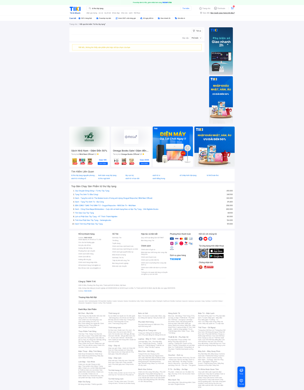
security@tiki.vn (95, 268)
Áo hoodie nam (117, 334)
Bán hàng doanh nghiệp (120, 263)
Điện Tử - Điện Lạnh (206, 313)
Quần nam (121, 330)
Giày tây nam (123, 360)
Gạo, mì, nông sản (89, 339)
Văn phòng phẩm (185, 382)
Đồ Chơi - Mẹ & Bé (85, 313)
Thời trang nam (114, 327)
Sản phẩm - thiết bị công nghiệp (181, 328)
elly (138, 301)
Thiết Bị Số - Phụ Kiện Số (178, 337)
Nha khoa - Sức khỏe (181, 363)
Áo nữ (110, 316)
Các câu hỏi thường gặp (86, 242)
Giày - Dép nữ (114, 346)
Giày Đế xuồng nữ (122, 354)
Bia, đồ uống (86, 341)
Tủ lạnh (204, 318)
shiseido (81, 303)
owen (115, 301)
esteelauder (93, 301)
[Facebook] (201, 239)
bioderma (132, 301)
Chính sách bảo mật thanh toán (122, 246)
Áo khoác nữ (124, 318)
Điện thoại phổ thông (89, 356)
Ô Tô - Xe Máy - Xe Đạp (178, 369)
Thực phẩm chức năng (89, 366)
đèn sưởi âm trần (208, 385)
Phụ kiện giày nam (118, 364)
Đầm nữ (116, 316)
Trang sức (141, 333)
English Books (180, 384)
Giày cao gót (112, 348)
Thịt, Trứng (89, 334)
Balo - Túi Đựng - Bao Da (210, 359)
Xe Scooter (186, 374)
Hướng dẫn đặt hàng (85, 248)
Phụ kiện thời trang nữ (145, 324)
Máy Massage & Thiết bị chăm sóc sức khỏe (91, 369)
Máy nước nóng (211, 321)
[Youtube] (205, 239)
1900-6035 (88, 238)
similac (208, 301)
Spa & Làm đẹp (183, 359)
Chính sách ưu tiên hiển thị (150, 260)
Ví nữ (130, 373)
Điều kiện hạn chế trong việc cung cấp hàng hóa (154, 253)
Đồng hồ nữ (150, 333)
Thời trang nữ (113, 313)
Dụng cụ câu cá (208, 338)
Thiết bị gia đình (96, 384)
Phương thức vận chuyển (86, 251)
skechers (148, 301)
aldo (154, 301)
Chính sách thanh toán (148, 257)
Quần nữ (123, 316)
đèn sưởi (208, 372)
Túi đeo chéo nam (120, 381)
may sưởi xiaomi (208, 377)
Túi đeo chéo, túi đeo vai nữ (117, 373)
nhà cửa (124, 13)
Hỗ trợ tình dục (95, 376)
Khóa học (186, 358)
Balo (139, 316)
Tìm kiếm (185, 8)
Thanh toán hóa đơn (175, 358)
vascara (81, 301)
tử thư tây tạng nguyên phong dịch (84, 175)
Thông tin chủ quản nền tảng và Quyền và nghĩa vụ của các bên (154, 273)
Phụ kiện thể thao (211, 334)
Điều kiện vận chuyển (119, 266)
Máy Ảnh (216, 365)
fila (104, 303)
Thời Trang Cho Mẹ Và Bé (87, 316)
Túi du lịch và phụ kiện (150, 316)
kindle (173, 301)
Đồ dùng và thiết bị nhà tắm (152, 359)
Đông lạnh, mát (93, 338)
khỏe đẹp (116, 13)
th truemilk (102, 301)
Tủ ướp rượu (220, 323)
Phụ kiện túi (130, 375)
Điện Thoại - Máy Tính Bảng (90, 351)
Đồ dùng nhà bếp (84, 384)
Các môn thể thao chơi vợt (211, 340)
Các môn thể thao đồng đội (212, 339)
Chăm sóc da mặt (84, 364)
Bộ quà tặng (148, 381)
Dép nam (119, 362)
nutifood (166, 301)
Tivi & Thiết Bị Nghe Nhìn (180, 330)
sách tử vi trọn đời (132, 178)
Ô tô (179, 374)
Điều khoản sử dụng (119, 255)
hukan (95, 303)
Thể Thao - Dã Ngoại (207, 327)
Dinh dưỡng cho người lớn (91, 323)
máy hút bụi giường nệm (210, 380)
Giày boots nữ (116, 352)
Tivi (203, 321)
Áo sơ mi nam (121, 332)
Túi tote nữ (121, 375)
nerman (178, 301)
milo (142, 301)
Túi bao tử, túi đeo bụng (126, 383)
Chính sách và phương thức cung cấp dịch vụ (153, 264)
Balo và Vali (143, 313)
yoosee (197, 301)
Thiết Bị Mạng (150, 345)
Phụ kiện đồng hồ (148, 335)
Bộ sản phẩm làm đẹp (90, 376)
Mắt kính (157, 324)
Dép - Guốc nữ (123, 348)
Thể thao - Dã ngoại (178, 320)
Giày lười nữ (126, 352)
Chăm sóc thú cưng (145, 372)
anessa (191, 301)
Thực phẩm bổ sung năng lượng (212, 344)
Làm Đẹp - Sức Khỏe (86, 362)
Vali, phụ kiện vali (159, 318)
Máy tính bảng (88, 358)
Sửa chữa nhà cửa (148, 356)
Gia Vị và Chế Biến (148, 376)
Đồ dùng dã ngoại (212, 332)
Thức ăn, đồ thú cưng (89, 345)
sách (131, 13)
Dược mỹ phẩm (97, 377)
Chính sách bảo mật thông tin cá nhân (125, 249)
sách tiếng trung (159, 178)
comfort (214, 301)
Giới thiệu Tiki (116, 238)
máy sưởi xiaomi (213, 379)
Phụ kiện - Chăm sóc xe (176, 372)
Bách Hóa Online (145, 369)
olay (203, 301)
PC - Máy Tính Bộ (148, 347)
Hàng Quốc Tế (174, 313)
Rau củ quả (86, 336)
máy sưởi (201, 372)
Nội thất (148, 358)
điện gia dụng (91, 13)
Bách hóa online (178, 325)
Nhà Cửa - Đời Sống (146, 351)
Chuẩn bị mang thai (89, 327)
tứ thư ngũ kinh (104, 178)
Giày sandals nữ (120, 350)
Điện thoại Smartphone (86, 354)
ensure (120, 301)
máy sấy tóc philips (213, 374)
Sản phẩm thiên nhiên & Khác (90, 371)
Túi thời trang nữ (115, 370)
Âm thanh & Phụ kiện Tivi (206, 316)
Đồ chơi (99, 316)
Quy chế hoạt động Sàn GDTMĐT (152, 238)
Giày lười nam (112, 360)
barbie (109, 301)
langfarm (89, 303)
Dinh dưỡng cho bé (88, 321)
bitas (220, 301)
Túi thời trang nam (115, 379)
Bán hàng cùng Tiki (147, 240)
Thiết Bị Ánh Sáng (211, 356)
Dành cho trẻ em (88, 343)
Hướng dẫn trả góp (84, 259)
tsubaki (109, 303)
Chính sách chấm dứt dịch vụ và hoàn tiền (154, 268)
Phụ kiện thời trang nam (151, 325)
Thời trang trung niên (119, 323)
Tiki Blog (115, 240)
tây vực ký (130, 175)
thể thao (137, 13)
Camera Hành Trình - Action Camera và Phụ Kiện (211, 357)
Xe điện (188, 372)
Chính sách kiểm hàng (85, 254)
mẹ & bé (107, 13)
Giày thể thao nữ (215, 343)
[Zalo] (210, 239)
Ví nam (110, 381)
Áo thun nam (112, 330)
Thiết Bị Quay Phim (210, 363)
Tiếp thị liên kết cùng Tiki (121, 260)
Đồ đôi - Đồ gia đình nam (123, 336)
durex (126, 301)
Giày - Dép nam (114, 358)
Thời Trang (186, 316)
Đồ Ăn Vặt (145, 377)
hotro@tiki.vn (96, 265)
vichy (100, 303)
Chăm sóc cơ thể (88, 368)
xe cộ (101, 13)
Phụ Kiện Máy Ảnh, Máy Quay (208, 354)
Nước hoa (86, 376)
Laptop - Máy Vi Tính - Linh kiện (151, 339)
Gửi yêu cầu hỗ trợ (84, 245)
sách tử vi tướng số (78, 178)
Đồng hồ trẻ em (160, 335)
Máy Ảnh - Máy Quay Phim (209, 351)
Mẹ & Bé (181, 323)
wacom (185, 301)
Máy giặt (205, 320)
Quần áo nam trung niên (120, 339)
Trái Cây (81, 334)
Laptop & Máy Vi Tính (184, 327)
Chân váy (123, 320)
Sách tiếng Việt (173, 382)
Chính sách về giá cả (148, 249)
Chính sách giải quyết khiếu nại (122, 252)
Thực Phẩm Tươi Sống (87, 331)
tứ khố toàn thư (213, 175)
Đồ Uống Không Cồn (150, 379)
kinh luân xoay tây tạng (107, 175)
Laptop (157, 347)
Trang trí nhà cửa (144, 354)
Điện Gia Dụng (84, 382)
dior (86, 301)
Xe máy (174, 374)
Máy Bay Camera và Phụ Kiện (211, 364)
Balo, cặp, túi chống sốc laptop (152, 317)
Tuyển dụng (116, 243)
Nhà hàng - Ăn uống (179, 361)
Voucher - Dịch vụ (175, 355)
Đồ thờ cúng (146, 363)
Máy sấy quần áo (208, 323)
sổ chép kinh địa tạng (188, 175)
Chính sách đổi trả (84, 257)
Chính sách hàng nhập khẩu (87, 262)
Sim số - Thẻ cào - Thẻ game (185, 365)
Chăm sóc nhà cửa (91, 347)
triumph (159, 301)
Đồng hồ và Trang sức (147, 330)
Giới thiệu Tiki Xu (118, 257)
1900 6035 (88, 291)
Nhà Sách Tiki (174, 380)
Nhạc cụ (154, 363)
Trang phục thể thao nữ (206, 330)
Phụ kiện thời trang (146, 322)
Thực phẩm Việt (96, 336)
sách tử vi (156, 175)
